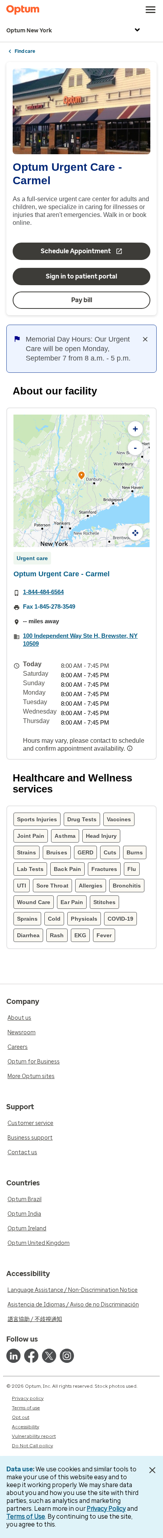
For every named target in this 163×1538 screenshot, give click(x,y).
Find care (25, 51)
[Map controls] (135, 533)
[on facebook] (31, 1356)
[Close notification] (145, 339)
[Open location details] (81, 476)
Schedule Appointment (76, 251)
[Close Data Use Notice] (152, 1470)
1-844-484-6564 (43, 592)
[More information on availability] (130, 748)
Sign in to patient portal (81, 276)
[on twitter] (49, 1356)
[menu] (151, 10)
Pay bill (81, 300)
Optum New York (29, 30)
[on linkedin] (13, 1356)
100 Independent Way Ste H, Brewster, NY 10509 (80, 639)
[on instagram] (67, 1356)
